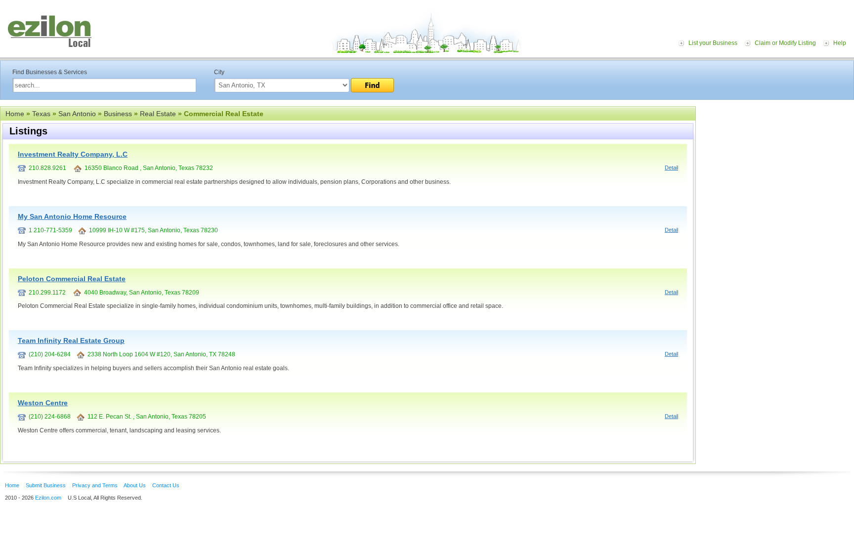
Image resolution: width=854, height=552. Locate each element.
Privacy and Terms (95, 485)
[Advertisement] (777, 167)
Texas (41, 114)
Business (118, 114)
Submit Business (46, 485)
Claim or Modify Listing (785, 43)
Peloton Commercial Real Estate (72, 279)
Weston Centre (43, 403)
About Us (135, 485)
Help (839, 43)
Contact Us (165, 485)
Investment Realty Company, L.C (73, 154)
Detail (671, 167)
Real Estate (158, 114)
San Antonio (77, 114)
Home (14, 114)
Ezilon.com (48, 498)
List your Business (712, 43)
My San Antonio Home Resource (72, 216)
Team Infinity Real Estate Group (71, 340)
